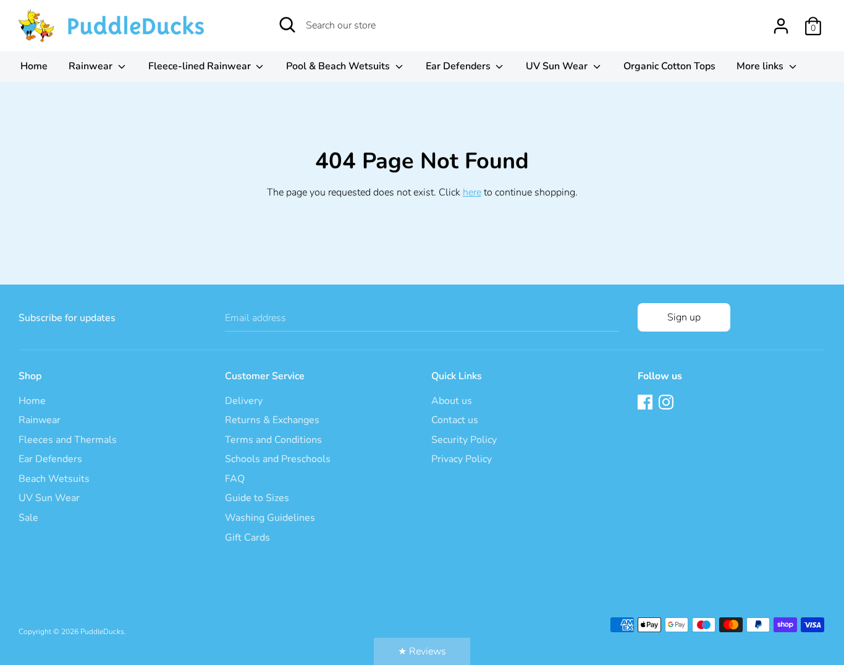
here (472, 192)
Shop (30, 376)
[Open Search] (287, 24)
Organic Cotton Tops (669, 66)
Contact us (454, 420)
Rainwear (92, 66)
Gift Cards (247, 537)
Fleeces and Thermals (68, 440)
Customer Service (265, 376)
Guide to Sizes (257, 498)
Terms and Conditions (273, 440)
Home (34, 66)
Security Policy (464, 440)
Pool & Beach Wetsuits (339, 66)
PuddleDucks (102, 632)
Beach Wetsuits (54, 479)
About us (451, 401)
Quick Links (456, 376)
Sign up (684, 317)
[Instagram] (667, 403)
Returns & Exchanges (272, 420)
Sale (28, 518)
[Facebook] (646, 403)
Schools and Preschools (278, 459)
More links (761, 66)
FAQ (235, 479)
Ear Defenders (459, 66)
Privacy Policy (461, 459)
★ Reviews (422, 651)
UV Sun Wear (558, 66)
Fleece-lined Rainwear (200, 66)
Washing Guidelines (270, 518)
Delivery (244, 401)
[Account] (781, 21)
